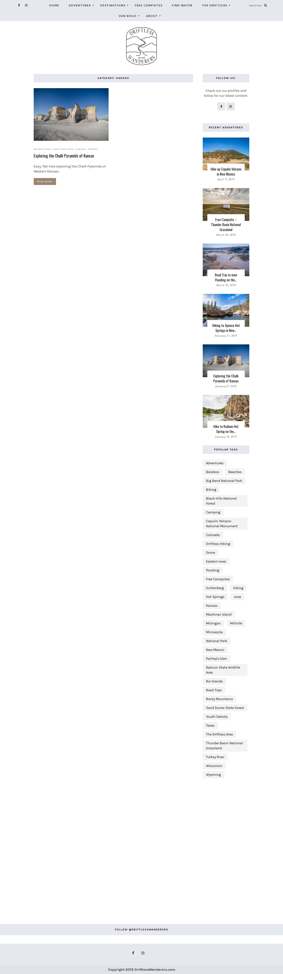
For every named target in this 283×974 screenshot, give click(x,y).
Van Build (127, 15)
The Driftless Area (219, 734)
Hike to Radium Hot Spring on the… (226, 429)
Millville (236, 623)
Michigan (213, 623)
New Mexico (215, 650)
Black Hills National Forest (221, 501)
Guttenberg (215, 588)
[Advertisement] (226, 849)
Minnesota (214, 632)
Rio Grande (214, 681)
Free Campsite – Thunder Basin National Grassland (226, 224)
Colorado (213, 535)
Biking (211, 489)
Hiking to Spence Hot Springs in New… (226, 328)
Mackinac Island (219, 614)
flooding (212, 570)
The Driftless (214, 5)
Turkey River (215, 757)
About (152, 15)
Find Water (182, 5)
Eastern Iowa (216, 561)
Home (54, 5)
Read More (45, 181)
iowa (237, 597)
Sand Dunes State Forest (225, 708)
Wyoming (213, 775)
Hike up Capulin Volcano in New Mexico (226, 172)
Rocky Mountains (219, 699)
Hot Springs (215, 597)
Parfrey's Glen (216, 659)
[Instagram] (26, 5)
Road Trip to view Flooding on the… (226, 277)
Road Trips (214, 690)
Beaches (235, 472)
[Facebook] (19, 5)
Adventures (80, 5)
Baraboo (212, 472)
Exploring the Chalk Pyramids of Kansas (64, 156)
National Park (216, 641)
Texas (210, 725)
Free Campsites (148, 5)
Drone (210, 552)
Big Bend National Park (224, 481)
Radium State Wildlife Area (223, 670)
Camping (213, 512)
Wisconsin (214, 766)
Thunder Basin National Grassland (224, 745)
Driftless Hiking (218, 544)
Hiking (80, 149)
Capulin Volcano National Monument (222, 523)
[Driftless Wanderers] (141, 46)
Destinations (112, 5)
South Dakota (217, 717)
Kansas (93, 149)
